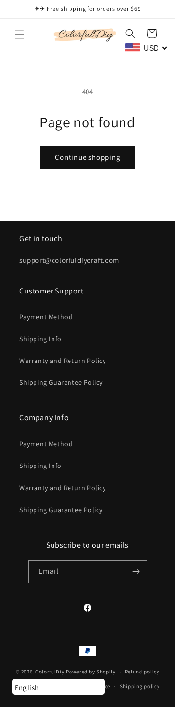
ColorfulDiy (50, 671)
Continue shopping (88, 157)
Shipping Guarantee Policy (61, 382)
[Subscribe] (136, 571)
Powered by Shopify (91, 671)
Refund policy (142, 671)
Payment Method (45, 316)
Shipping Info (40, 338)
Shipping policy (140, 686)
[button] (19, 34)
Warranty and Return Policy (62, 360)
